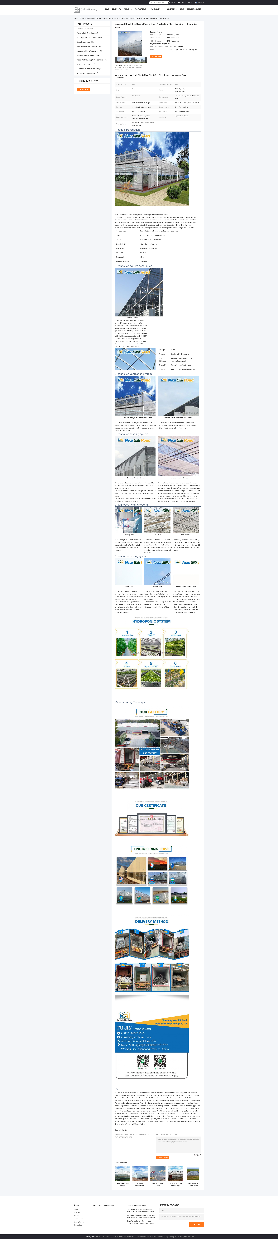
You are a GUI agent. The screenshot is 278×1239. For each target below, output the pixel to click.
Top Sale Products (84, 29)
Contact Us (171, 9)
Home (107, 9)
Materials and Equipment (86, 73)
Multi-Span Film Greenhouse (98, 18)
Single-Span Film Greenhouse (88, 55)
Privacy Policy (90, 1237)
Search (171, 2)
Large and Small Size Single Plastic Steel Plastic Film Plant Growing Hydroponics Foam (129, 67)
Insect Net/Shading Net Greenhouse (90, 60)
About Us (128, 9)
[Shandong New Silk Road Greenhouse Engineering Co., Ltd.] (86, 9)
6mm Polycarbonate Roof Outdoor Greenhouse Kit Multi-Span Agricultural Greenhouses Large (140, 1222)
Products (116, 9)
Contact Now (156, 56)
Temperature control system (88, 69)
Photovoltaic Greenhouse (86, 33)
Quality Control (156, 9)
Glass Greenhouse (83, 42)
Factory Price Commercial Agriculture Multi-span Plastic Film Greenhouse (193, 1184)
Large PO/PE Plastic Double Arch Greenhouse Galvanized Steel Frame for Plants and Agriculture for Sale (140, 1184)
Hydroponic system (84, 64)
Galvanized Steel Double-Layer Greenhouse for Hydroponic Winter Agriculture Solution (176, 1184)
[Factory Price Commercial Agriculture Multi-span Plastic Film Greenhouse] (193, 1173)
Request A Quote (184, 2)
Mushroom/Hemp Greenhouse (88, 51)
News (182, 9)
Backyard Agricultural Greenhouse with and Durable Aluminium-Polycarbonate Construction (141, 1210)
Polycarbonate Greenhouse (87, 46)
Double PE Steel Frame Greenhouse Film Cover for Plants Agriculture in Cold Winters (158, 1184)
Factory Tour (140, 9)
